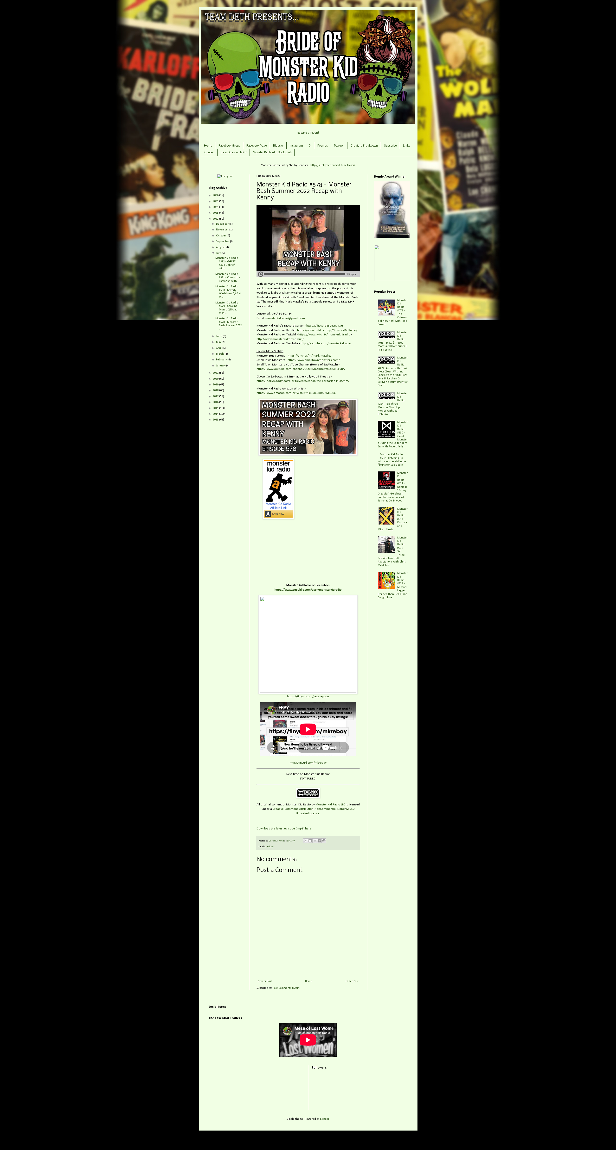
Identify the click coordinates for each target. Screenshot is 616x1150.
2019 (216, 384)
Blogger (324, 1119)
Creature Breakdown (364, 145)
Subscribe (390, 145)
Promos (322, 145)
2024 (216, 207)
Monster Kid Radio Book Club (272, 152)
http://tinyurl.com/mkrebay (308, 762)
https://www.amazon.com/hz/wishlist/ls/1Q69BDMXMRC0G (296, 393)
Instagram (296, 145)
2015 (216, 408)
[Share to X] (314, 840)
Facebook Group (229, 145)
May (219, 342)
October (221, 235)
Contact (209, 152)
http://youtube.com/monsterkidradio (326, 343)
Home (208, 145)
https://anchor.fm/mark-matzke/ (309, 355)
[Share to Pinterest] (323, 840)
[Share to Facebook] (319, 840)
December (222, 224)
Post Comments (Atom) (286, 988)
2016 (216, 402)
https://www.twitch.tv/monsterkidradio (324, 334)
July (218, 253)
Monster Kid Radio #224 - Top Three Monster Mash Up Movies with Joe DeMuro (393, 404)
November (222, 229)
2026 (216, 195)
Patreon (339, 145)
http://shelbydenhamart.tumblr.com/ (332, 165)
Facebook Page (256, 145)
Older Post (352, 981)
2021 (216, 372)
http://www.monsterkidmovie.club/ (280, 339)
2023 (216, 212)
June (219, 336)
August (220, 247)
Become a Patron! (308, 132)
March (220, 353)
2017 (216, 396)
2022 (216, 218)
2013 (216, 419)
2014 (216, 414)
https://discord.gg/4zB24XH (324, 325)
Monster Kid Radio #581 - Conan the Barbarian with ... (227, 278)
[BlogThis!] (310, 840)
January (221, 365)
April (219, 348)
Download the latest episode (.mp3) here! (284, 828)
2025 (216, 201)
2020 (216, 378)
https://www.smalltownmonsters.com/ (314, 360)
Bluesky (278, 145)
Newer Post (265, 981)
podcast (270, 846)
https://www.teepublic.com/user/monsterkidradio (308, 589)
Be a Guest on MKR (234, 152)
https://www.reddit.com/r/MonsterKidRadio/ (327, 330)
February (221, 359)
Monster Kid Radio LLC (330, 804)
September (223, 241)
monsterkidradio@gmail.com (285, 318)
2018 (216, 390)
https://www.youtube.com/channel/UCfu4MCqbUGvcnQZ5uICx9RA (301, 369)
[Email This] (305, 840)
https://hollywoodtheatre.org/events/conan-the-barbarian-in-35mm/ (303, 381)
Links (406, 145)
